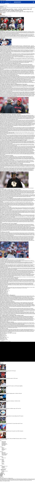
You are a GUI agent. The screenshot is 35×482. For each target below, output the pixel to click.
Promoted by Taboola (7, 341)
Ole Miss (1, 335)
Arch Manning (13, 63)
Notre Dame (16, 58)
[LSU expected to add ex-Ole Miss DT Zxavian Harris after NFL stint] (17, 420)
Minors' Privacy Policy (5, 453)
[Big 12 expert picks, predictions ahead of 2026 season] (17, 375)
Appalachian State (30, 158)
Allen (23, 150)
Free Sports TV (4, 442)
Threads (3, 463)
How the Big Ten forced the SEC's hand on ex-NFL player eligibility (11, 385)
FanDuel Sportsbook (21, 259)
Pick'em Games (4, 441)
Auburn (5, 292)
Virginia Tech (5, 293)
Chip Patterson (3, 15)
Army (10, 211)
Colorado (21, 163)
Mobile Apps (3, 445)
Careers (3, 448)
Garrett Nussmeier (22, 238)
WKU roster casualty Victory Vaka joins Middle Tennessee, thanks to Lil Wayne (13, 438)
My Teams (3, 467)
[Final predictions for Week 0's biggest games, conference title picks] (17, 390)
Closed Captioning (4, 454)
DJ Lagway (27, 238)
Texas (3, 56)
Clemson (29, 58)
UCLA (6, 158)
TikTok (3, 460)
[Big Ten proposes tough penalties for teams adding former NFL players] (17, 413)
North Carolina (2, 115)
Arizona (5, 291)
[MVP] (1, 475)
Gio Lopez (11, 121)
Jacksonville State (18, 296)
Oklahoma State (8, 193)
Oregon (13, 132)
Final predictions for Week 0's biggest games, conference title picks (11, 393)
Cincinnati (6, 294)
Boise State (28, 207)
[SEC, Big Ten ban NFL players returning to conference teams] (17, 398)
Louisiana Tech (6, 288)
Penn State (10, 126)
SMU (0, 334)
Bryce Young (2, 235)
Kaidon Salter (4, 169)
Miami (24, 58)
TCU (10, 122)
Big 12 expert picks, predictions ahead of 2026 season (9, 378)
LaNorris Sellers (5, 239)
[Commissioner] (2, 474)
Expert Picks (1, 6)
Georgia (2, 84)
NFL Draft (31, 65)
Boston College (2, 337)
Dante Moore (27, 219)
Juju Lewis (14, 169)
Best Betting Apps (4, 443)
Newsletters (3, 466)
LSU (0, 59)
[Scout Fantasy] (2, 476)
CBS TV (3, 450)
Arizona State (23, 193)
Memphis (16, 211)
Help (2, 457)
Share (0, 362)
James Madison (22, 211)
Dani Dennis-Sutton (17, 130)
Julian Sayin (1, 274)
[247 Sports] (3, 471)
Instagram (3, 461)
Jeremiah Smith (2, 264)
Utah (4, 193)
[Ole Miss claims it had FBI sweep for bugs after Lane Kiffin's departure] (17, 428)
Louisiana (26, 211)
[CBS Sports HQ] (2, 470)
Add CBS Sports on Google (4, 16)
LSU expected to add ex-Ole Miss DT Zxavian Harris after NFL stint (11, 423)
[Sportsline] (2, 472)
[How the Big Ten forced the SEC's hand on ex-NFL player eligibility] (17, 382)
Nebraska (25, 318)
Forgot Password (4, 468)
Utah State (1, 338)
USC (9, 223)
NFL (33, 116)
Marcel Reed (31, 238)
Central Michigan (16, 318)
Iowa (13, 278)
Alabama (8, 84)
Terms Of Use (4, 452)
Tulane (14, 211)
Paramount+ (3, 449)
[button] (2, 2)
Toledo (30, 211)
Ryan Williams (11, 266)
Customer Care (4, 457)
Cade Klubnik (15, 147)
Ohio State (6, 56)
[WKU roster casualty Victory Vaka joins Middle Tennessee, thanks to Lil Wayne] (17, 435)
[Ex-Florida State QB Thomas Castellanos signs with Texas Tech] (17, 405)
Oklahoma (5, 289)
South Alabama (18, 121)
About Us (3, 447)
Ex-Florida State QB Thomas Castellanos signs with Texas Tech (10, 408)
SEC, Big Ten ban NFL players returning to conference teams (10, 400)
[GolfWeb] (2, 477)
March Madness (4, 444)
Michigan (14, 77)
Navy (12, 211)
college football (17, 31)
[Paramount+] (2, 473)
